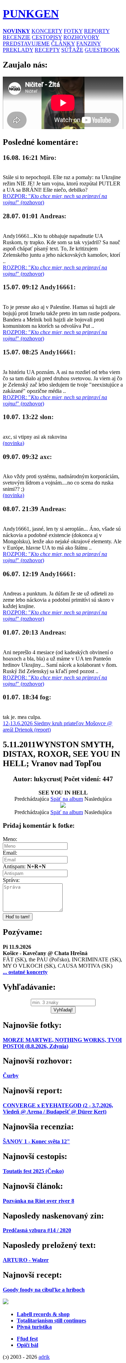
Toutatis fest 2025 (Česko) (33, 1171)
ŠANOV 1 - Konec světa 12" (36, 1141)
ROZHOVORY (81, 37)
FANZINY (88, 44)
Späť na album (66, 799)
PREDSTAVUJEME (26, 44)
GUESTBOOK (102, 50)
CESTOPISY (47, 37)
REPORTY (97, 31)
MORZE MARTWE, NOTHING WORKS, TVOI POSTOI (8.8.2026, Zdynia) (62, 1043)
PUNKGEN (31, 13)
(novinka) (13, 443)
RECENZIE (16, 37)
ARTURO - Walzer (26, 1260)
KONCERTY (46, 31)
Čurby (11, 1076)
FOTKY (73, 31)
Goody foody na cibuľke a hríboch (44, 1290)
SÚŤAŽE (72, 50)
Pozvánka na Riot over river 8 (38, 1201)
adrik (44, 1357)
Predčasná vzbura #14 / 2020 (37, 1230)
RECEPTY (47, 50)
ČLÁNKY (63, 44)
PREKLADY (18, 50)
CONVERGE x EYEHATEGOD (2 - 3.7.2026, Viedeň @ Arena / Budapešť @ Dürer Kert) (58, 1108)
